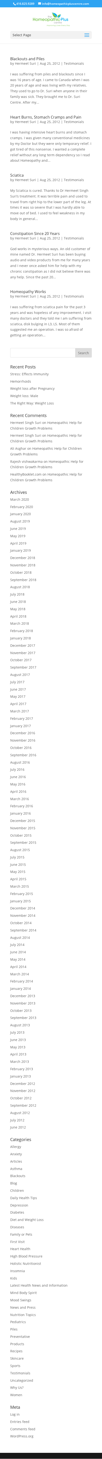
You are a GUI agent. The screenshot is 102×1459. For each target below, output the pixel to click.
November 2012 (22, 1090)
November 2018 (22, 565)
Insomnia (17, 1271)
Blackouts (17, 1176)
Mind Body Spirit (23, 1292)
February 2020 (21, 507)
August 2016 (20, 762)
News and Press (23, 1307)
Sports (15, 1365)
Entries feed (19, 1421)
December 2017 (22, 645)
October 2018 (21, 572)
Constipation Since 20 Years (35, 233)
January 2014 (20, 988)
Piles (14, 1329)
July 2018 (17, 594)
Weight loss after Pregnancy (32, 388)
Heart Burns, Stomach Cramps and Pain (45, 117)
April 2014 (18, 966)
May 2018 (17, 609)
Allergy (15, 1146)
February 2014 (21, 981)
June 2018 (18, 601)
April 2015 (18, 879)
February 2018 (21, 631)
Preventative (20, 1336)
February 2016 (21, 806)
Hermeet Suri (25, 63)
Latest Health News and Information (39, 1285)
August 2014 (20, 937)
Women (16, 1395)
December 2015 (22, 820)
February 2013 (21, 1069)
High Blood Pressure (26, 1256)
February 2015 (21, 893)
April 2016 (18, 791)
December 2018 (22, 557)
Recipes (16, 1351)
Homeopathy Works (28, 291)
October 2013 (21, 1010)
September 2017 (23, 667)
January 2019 (20, 550)
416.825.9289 (25, 4)
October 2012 (21, 1098)
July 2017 (17, 682)
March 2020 (19, 499)
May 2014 (17, 959)
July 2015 (17, 857)
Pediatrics (18, 1322)
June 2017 (18, 689)
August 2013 (20, 1025)
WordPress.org (21, 1436)
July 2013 (17, 1032)
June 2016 (18, 777)
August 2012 (20, 1112)
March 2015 (19, 886)
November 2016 (22, 740)
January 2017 (20, 726)
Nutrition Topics (23, 1314)
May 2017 (17, 696)
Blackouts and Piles (27, 58)
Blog (13, 1183)
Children (17, 1190)
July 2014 (17, 944)
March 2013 (19, 1061)
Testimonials (74, 63)
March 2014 (19, 974)
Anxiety (16, 1154)
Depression (19, 1205)
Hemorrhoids (20, 381)
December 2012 (22, 1083)
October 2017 (21, 660)
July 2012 (17, 1120)
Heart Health (20, 1249)
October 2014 (21, 923)
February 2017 (21, 718)
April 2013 (18, 1054)
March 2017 (19, 711)
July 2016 (17, 769)
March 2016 (19, 799)
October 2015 (21, 835)
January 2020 (20, 514)
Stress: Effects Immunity (29, 374)
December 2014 (22, 908)
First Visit (17, 1241)
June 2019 (18, 528)
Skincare (17, 1358)
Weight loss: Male (24, 396)
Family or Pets (21, 1234)
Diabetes (17, 1212)
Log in (15, 1414)
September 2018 (23, 580)
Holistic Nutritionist (25, 1263)
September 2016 (23, 755)
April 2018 (18, 616)
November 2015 (22, 828)
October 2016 (21, 747)
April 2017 (18, 704)
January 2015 (20, 901)
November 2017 (22, 653)
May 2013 (17, 1047)
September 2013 (23, 1017)
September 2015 (23, 842)
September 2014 (23, 930)
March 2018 (19, 623)
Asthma (16, 1168)
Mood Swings (20, 1300)
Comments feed (22, 1429)
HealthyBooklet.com (26, 474)
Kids (13, 1278)
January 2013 (20, 1076)
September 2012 (23, 1105)
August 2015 (20, 850)
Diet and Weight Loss (27, 1219)
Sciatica (17, 175)
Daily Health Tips (23, 1198)
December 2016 (22, 733)
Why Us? (16, 1387)
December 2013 (22, 996)
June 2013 (18, 1039)
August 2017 (20, 674)
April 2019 (18, 543)
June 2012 (18, 1127)
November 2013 (22, 1003)
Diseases (17, 1227)
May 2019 (17, 536)
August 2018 (20, 587)
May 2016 (17, 784)
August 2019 (20, 521)
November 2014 (22, 915)
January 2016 (20, 813)
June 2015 (18, 864)
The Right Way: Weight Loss (32, 403)
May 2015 (17, 871)
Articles (16, 1161)
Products (17, 1344)
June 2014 (18, 952)
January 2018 (20, 638)
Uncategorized (21, 1380)
